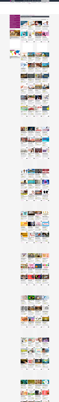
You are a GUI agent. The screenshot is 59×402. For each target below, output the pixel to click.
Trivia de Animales (23, 105)
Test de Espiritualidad (13, 25)
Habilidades (43, 2)
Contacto (39, 0)
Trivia (23, 2)
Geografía (29, 147)
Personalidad (18, 2)
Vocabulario (36, 62)
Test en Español (12, 15)
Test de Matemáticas (13, 22)
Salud (28, 2)
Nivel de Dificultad (43, 19)
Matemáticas (33, 2)
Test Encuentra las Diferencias (24, 189)
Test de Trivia (12, 18)
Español (12, 2)
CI (39, 2)
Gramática (22, 62)
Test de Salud (12, 20)
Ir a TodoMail (35, 0)
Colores (43, 347)
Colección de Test (12, 29)
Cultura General (44, 41)
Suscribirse (25, 0)
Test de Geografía (12, 50)
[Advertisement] (29, 9)
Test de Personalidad (13, 17)
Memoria (22, 94)
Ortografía (22, 158)
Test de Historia (12, 30)
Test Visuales (22, 41)
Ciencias (43, 305)
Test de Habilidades (13, 27)
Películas (36, 105)
